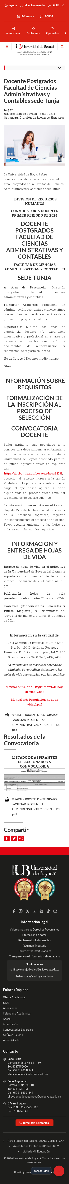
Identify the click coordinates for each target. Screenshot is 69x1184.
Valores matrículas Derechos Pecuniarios (34, 929)
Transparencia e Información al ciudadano (34, 956)
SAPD (55, 5)
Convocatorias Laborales (18, 1029)
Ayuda (13, 5)
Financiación (10, 1024)
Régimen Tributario (34, 945)
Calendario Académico (16, 1013)
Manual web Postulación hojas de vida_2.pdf (34, 702)
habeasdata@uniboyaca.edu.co (34, 976)
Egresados (52, 33)
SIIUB (6, 1002)
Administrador (12, 1040)
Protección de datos (34, 934)
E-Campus (27, 16)
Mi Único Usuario (13, 1035)
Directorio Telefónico (36, 1122)
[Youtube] (34, 911)
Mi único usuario (35, 5)
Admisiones (13, 33)
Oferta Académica (14, 997)
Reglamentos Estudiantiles (34, 940)
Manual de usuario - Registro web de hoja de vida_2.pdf (34, 689)
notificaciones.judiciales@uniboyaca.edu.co (34, 969)
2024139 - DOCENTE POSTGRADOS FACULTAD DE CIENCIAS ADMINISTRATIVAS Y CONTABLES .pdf (36, 722)
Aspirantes (33, 33)
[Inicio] (34, 46)
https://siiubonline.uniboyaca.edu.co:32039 (33, 473)
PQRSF (49, 16)
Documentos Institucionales (34, 951)
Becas (7, 1018)
